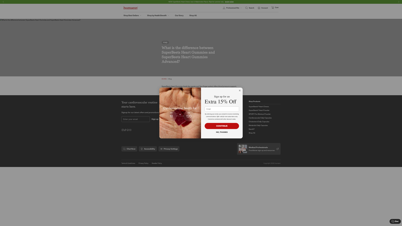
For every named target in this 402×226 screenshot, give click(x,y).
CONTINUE (222, 126)
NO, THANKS (222, 132)
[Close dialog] (239, 90)
